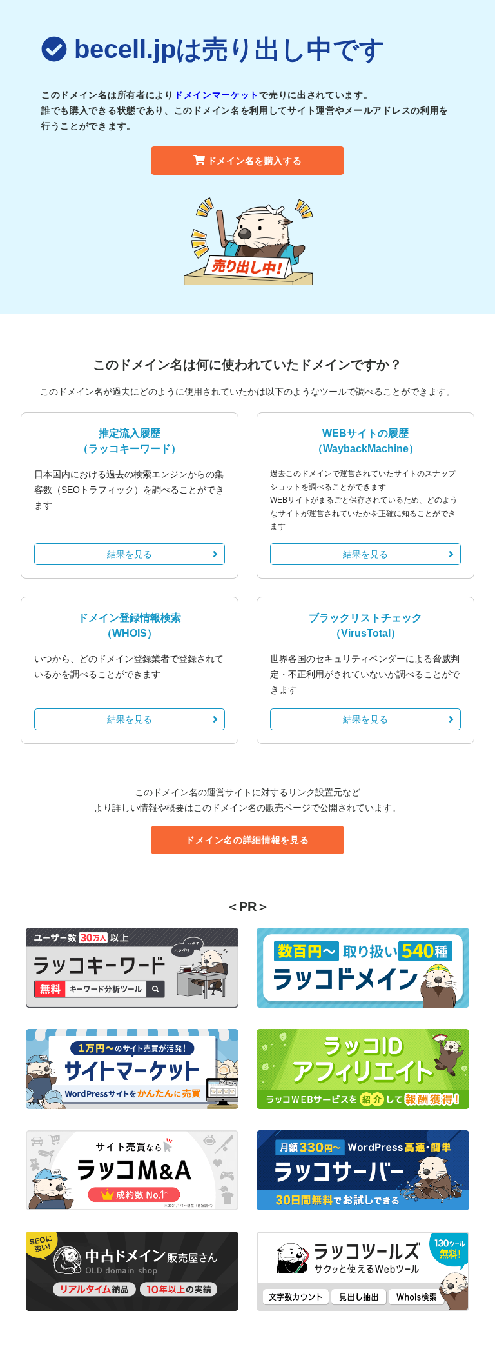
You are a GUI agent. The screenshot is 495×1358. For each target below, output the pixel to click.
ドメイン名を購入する (255, 160)
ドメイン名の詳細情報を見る (247, 840)
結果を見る (129, 554)
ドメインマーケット (216, 95)
